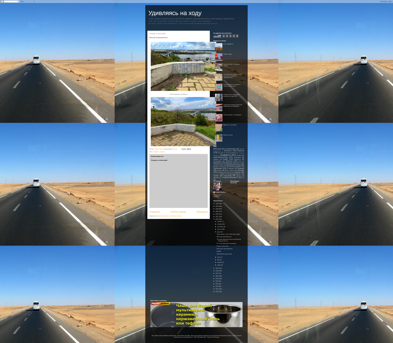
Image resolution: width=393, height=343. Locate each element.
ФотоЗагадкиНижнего (234, 174)
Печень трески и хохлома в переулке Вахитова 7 (231, 85)
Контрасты (237, 159)
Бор (241, 149)
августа (219, 229)
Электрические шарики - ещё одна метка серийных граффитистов (232, 75)
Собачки (220, 172)
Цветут (238, 176)
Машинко (228, 163)
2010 (217, 291)
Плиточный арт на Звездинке (232, 115)
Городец (240, 152)
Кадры (225, 159)
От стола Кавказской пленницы (226, 243)
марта (219, 265)
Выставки (220, 152)
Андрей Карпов (220, 192)
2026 (217, 203)
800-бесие (217, 149)
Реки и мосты (229, 170)
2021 (217, 216)
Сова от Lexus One (222, 246)
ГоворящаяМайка (231, 152)
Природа (240, 168)
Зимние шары (227, 54)
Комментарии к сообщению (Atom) (170, 216)
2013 (217, 284)
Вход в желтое (228, 135)
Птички (219, 170)
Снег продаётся (228, 44)
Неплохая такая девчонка (225, 248)
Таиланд (215, 174)
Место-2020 (240, 163)
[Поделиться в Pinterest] (190, 149)
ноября (219, 221)
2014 (217, 281)
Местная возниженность (224, 236)
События (229, 172)
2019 (217, 268)
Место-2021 (219, 165)
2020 (217, 219)
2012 (217, 286)
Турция (222, 174)
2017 (217, 273)
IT (243, 177)
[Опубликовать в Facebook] (188, 149)
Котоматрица (217, 161)
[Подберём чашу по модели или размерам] (196, 314)
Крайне (219, 251)
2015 (217, 278)
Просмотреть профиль (217, 195)
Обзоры (215, 166)
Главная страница (178, 212)
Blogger (217, 337)
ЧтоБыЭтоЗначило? (230, 177)
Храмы (216, 176)
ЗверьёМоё (237, 157)
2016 (217, 276)
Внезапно (228, 151)
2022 (217, 214)
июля (219, 232)
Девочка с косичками (230, 125)
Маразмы (217, 163)
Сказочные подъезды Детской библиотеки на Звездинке (232, 105)
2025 (217, 206)
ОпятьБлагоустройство (234, 166)
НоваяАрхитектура (233, 165)
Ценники (216, 177)
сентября (220, 226)
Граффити (156, 152)
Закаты (239, 155)
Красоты (162, 152)
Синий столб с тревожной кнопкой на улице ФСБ (231, 95)
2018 (217, 271)
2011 (217, 289)
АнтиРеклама (230, 149)
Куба (240, 161)
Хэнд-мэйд (228, 176)
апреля (219, 262)
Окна (222, 166)
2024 (217, 209)
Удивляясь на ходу (175, 13)
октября (219, 224)
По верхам (230, 168)
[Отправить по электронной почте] (182, 149)
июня (219, 257)
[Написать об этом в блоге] (184, 149)
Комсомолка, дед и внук (224, 254)
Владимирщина (217, 150)
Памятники (217, 168)
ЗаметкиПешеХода (220, 157)
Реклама (241, 170)
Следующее (154, 212)
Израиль (216, 159)
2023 (217, 211)
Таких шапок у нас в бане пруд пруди (228, 234)
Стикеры (237, 172)
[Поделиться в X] (186, 149)
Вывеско (240, 151)
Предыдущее (202, 212)
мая (218, 259)
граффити (215, 155)
